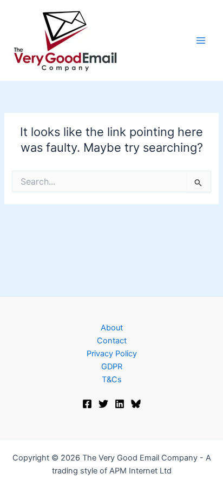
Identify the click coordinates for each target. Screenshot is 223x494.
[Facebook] (87, 404)
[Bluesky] (136, 404)
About (112, 328)
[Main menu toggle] (200, 40)
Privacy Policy (112, 353)
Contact (112, 341)
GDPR (111, 366)
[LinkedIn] (119, 404)
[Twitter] (103, 404)
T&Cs (112, 379)
